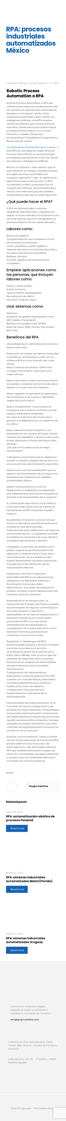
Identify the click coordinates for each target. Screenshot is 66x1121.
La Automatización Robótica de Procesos (31, 147)
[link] (14, 1027)
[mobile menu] (61, 5)
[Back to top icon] (33, 1100)
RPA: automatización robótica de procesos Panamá (30, 818)
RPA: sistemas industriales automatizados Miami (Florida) (29, 879)
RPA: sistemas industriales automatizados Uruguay (25, 940)
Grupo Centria (29, 83)
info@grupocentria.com (24, 1019)
